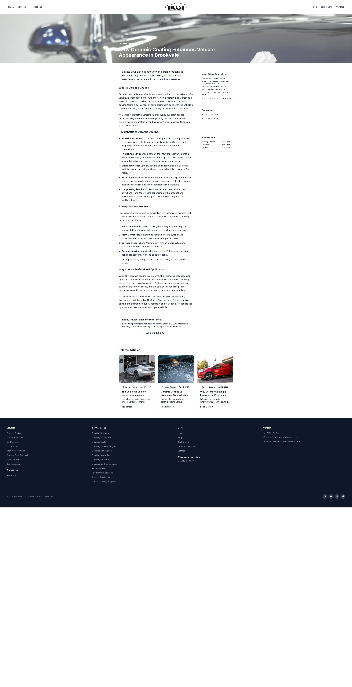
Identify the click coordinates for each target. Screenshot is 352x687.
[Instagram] (337, 496)
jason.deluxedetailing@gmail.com (281, 437)
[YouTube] (331, 496)
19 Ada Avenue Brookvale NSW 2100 (283, 441)
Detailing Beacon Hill (101, 437)
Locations (37, 7)
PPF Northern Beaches (102, 473)
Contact (340, 7)
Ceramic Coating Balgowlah (104, 481)
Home (11, 7)
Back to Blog (127, 39)
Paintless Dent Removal (17, 455)
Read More (127, 407)
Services (22, 7)
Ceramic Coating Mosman (103, 477)
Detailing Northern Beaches (104, 464)
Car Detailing (12, 442)
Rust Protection (13, 464)
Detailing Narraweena (102, 451)
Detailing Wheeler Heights (104, 446)
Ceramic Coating (14, 433)
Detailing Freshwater (101, 459)
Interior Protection (15, 437)
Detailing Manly (99, 442)
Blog (315, 7)
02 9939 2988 (211, 118)
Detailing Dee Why (100, 433)
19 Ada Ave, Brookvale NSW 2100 (217, 99)
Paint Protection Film (16, 451)
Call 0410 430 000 (155, 333)
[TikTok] (343, 496)
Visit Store (11, 475)
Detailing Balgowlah (101, 455)
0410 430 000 (211, 114)
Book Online (326, 7)
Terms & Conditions (186, 446)
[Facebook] (325, 496)
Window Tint (12, 446)
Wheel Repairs (13, 459)
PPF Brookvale (99, 468)
